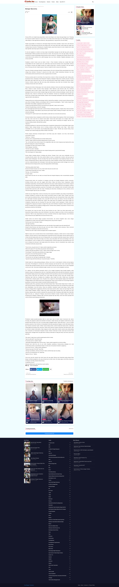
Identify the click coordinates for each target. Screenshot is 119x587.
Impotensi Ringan (90, 65)
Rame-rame (85, 100)
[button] (93, 2)
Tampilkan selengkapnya (68, 381)
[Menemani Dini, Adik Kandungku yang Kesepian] (78, 33)
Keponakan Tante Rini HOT (79, 465)
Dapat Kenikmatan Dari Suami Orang (83, 57)
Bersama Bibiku (77, 453)
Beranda (26, 6)
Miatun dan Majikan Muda (59, 525)
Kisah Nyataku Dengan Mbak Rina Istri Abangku (83, 78)
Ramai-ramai (79, 100)
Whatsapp (46, 369)
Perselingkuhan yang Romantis (82, 98)
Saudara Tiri (79, 106)
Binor (81, 53)
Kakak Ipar (82, 69)
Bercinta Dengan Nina (89, 51)
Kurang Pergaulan (80, 79)
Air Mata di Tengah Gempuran (82, 45)
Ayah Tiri (81, 51)
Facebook (34, 369)
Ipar (77, 67)
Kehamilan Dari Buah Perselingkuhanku (83, 71)
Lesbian (86, 79)
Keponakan (79, 73)
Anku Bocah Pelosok (85, 47)
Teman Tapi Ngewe (33, 6)
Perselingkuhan (42, 1)
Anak (90, 45)
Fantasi (53, 1)
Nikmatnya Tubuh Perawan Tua (59, 527)
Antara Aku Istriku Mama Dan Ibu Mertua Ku (84, 49)
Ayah (78, 51)
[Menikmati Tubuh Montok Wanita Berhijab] (78, 28)
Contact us (86, 585)
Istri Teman (82, 67)
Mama (90, 79)
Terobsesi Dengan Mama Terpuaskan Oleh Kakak (84, 114)
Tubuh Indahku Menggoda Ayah (87, 116)
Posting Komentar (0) (49, 433)
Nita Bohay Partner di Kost (81, 92)
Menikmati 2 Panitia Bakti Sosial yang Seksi (84, 83)
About (82, 585)
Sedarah (48, 1)
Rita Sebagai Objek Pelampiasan (82, 102)
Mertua (59, 523)
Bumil (84, 53)
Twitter (40, 369)
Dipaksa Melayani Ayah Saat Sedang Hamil (84, 59)
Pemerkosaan (84, 94)
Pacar (89, 92)
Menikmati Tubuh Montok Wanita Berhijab (84, 85)
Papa (92, 92)
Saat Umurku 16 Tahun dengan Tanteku (83, 104)
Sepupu (83, 108)
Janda (86, 67)
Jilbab (57, 1)
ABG (85, 43)
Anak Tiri (78, 47)
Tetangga (78, 116)
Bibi (77, 53)
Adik (88, 43)
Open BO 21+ (62, 1)
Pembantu (78, 94)
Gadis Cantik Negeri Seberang (82, 63)
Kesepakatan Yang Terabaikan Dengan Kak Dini (84, 76)
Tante (92, 110)
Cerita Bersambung (80, 55)
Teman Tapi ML (79, 112)
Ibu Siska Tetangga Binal (81, 65)
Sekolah (88, 106)
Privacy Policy (92, 585)
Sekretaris (78, 108)
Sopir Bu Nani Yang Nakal (81, 110)
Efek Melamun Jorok (80, 61)
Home (36, 1)
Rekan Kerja (91, 100)
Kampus (87, 69)
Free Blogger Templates (29, 585)
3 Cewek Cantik (79, 43)
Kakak (78, 69)
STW (88, 110)
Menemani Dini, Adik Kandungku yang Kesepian (83, 450)
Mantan (78, 81)
